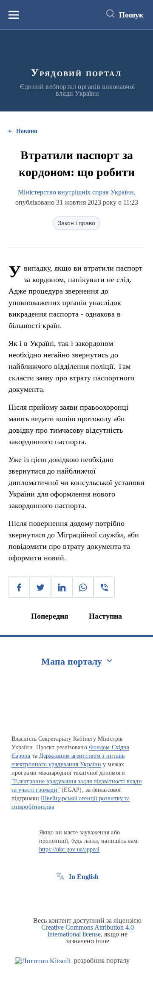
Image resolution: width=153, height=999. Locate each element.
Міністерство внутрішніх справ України (76, 192)
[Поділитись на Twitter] (40, 587)
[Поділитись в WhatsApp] (83, 587)
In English (84, 876)
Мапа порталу (71, 661)
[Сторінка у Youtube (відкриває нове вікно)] (92, 896)
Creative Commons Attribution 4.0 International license (87, 931)
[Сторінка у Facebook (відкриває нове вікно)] (60, 896)
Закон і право (76, 223)
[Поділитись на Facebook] (19, 587)
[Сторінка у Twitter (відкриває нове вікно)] (76, 896)
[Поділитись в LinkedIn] (61, 587)
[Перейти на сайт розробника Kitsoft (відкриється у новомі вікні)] (42, 961)
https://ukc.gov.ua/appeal (69, 849)
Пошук (131, 15)
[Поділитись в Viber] (104, 587)
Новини (26, 131)
